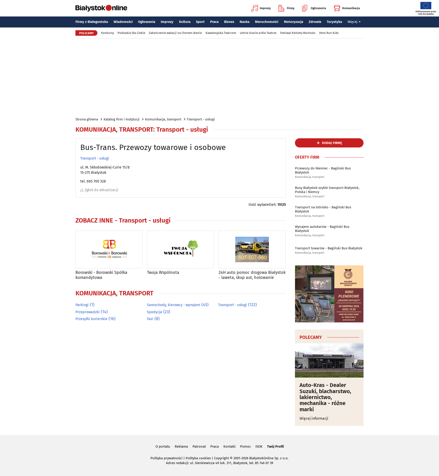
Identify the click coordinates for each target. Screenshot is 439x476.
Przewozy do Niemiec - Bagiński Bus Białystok (323, 170)
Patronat (199, 446)
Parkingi (82, 305)
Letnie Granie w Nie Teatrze (258, 32)
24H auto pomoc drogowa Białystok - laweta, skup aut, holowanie (252, 275)
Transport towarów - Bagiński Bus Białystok (328, 248)
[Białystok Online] (101, 8)
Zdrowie (315, 22)
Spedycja (154, 312)
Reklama (181, 446)
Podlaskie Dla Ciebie (131, 32)
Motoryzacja (293, 22)
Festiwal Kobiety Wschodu (298, 32)
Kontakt (229, 446)
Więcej (352, 22)
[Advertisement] (219, 77)
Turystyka (334, 22)
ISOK (258, 446)
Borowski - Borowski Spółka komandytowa (101, 275)
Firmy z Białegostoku (91, 22)
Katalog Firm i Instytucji (121, 119)
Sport (200, 22)
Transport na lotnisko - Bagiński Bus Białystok (323, 209)
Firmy (290, 8)
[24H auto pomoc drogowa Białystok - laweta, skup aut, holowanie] (252, 249)
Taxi (150, 319)
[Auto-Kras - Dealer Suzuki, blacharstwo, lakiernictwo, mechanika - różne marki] (329, 360)
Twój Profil (275, 446)
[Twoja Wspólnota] (180, 249)
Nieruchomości (266, 22)
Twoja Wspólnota (163, 272)
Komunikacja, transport (163, 119)
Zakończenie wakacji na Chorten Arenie (175, 32)
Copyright (221, 458)
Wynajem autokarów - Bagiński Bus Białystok (322, 229)
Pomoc (245, 446)
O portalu (162, 446)
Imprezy (265, 8)
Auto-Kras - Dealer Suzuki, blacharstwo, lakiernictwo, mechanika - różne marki (325, 397)
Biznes (229, 22)
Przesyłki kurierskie (91, 319)
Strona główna (86, 119)
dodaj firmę (332, 143)
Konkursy (107, 32)
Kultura (184, 22)
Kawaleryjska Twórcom (221, 32)
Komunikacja (351, 8)
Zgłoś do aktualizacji (101, 190)
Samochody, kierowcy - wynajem (173, 305)
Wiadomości (123, 22)
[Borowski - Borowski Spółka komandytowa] (108, 249)
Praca (214, 22)
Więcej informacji (314, 418)
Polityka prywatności (166, 458)
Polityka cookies (198, 458)
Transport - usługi (201, 119)
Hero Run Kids (329, 32)
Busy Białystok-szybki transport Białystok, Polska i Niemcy (327, 190)
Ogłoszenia (318, 8)
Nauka (244, 22)
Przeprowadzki (87, 312)
